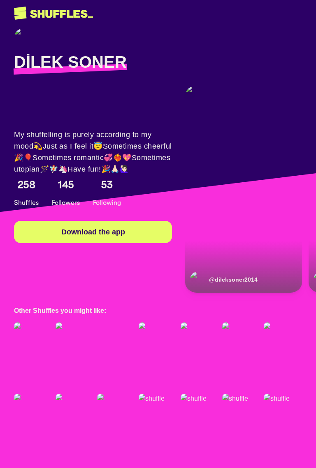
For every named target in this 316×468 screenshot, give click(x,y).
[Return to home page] (53, 13)
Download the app (93, 232)
